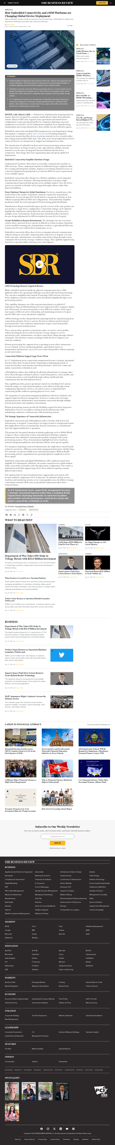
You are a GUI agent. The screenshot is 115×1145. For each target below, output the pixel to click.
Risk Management (11, 1019)
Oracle (34, 934)
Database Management (94, 926)
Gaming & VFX (65, 887)
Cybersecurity (91, 954)
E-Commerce (40, 883)
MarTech (62, 962)
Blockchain (9, 954)
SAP (6, 970)
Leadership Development (14, 1036)
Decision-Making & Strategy (69, 1032)
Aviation (92, 872)
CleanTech (35, 954)
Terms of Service (29, 1139)
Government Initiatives (40, 1003)
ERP (6, 887)
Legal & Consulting (67, 891)
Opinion (79, 1070)
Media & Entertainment (13, 895)
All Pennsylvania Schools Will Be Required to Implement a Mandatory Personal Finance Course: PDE (93, 751)
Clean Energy (94, 876)
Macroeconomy (91, 1003)
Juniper (61, 930)
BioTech (88, 950)
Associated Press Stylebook (24, 506)
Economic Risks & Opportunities (16, 999)
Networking (9, 966)
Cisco (34, 926)
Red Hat (62, 934)
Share (71, 25)
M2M (88, 930)
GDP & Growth (91, 999)
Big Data (62, 950)
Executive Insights (92, 1032)
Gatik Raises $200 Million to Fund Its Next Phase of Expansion (70, 545)
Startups (8, 906)
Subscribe (102, 2)
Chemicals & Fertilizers (43, 879)
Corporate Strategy (12, 1016)
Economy (28, 1070)
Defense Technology (96, 879)
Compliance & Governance (14, 879)
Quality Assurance (65, 966)
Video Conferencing (66, 970)
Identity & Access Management (46, 891)
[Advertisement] (93, 26)
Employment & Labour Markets (43, 999)
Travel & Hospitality (96, 910)
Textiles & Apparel (41, 910)
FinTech (61, 958)
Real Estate (9, 902)
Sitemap (76, 1139)
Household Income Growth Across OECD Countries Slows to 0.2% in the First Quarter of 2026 (20, 751)
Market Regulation (11, 986)
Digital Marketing (11, 883)
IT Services (36, 962)
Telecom (8, 910)
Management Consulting (98, 895)
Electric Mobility (65, 883)
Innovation (48, 1070)
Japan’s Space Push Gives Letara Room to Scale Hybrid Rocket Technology (70, 574)
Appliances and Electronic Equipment (18, 872)
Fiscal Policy (63, 999)
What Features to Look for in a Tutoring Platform (25, 578)
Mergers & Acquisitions (40, 986)
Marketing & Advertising (44, 895)
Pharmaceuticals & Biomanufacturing (73, 898)
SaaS (88, 934)
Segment (37, 1070)
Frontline (8, 1049)
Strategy (59, 1070)
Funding (62, 982)
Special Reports (64, 1049)
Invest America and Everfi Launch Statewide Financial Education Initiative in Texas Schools (56, 751)
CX (33, 1032)
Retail (91, 898)
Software (35, 970)
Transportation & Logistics (69, 910)
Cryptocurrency (65, 876)
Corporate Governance (13, 1032)
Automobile (39, 872)
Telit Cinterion (39, 133)
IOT (6, 962)
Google (7, 930)
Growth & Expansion (39, 1016)
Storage (63, 906)
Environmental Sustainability (99, 883)
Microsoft (8, 934)
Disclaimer (66, 1139)
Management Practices (40, 1036)
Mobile (88, 962)
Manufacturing (10, 898)
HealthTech (90, 958)
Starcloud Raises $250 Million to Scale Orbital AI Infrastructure (97, 574)
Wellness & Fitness (41, 913)
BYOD (7, 926)
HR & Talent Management (14, 891)
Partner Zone (96, 1139)
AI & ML (35, 950)
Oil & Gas (38, 898)
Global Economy (11, 1003)
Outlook (35, 1062)
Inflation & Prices (65, 1003)
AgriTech (8, 950)
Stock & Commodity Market (45, 906)
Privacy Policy (42, 1139)
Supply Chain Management (99, 906)
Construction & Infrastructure (70, 879)
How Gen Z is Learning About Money (57, 809)
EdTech (34, 958)
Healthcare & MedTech (97, 887)
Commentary (9, 1062)
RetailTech (89, 966)
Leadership (69, 1070)
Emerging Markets (38, 982)
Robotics (38, 902)
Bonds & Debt (10, 982)
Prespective (63, 1062)
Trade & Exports (92, 986)
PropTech (35, 966)
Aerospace (9, 876)
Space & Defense (95, 902)
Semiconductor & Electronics (70, 902)
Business (11, 622)
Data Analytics (10, 958)
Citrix (60, 926)
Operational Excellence (94, 1016)
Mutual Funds (64, 986)
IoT (9, 360)
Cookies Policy (55, 1139)
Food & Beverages (42, 887)
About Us (18, 1139)
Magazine (99, 1070)
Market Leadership (66, 1016)
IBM (33, 930)
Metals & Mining (66, 895)
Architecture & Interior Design (71, 872)
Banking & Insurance (42, 876)
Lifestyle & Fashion (96, 891)
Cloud (61, 954)
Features (89, 1070)
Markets (18, 1070)
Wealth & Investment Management (17, 913)
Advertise (85, 1139)
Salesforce (9, 938)
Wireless (35, 938)
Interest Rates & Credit (94, 982)
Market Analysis (37, 1049)
